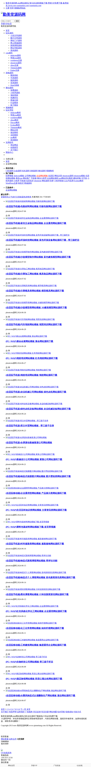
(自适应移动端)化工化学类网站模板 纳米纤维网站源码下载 (35, 628)
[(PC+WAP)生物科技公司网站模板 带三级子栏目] (26, 657)
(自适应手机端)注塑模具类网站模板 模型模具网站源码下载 (35, 290)
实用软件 (9, 142)
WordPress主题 (12, 183)
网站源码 (45, 181)
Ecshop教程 (15, 125)
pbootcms (37, 181)
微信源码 (9, 88)
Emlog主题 (14, 70)
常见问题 (45, 712)
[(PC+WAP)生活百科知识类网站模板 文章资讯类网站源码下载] (32, 505)
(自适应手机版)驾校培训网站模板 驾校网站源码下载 (31, 375)
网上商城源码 (16, 43)
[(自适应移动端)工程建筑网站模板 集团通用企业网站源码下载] (32, 640)
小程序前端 (59, 181)
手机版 (34, 178)
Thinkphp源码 (16, 68)
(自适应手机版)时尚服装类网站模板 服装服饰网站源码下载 (35, 543)
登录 (12, 8)
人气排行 (12, 197)
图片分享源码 (16, 38)
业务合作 (13, 739)
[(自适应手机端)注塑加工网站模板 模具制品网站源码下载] (30, 269)
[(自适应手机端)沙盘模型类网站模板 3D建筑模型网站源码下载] (32, 303)
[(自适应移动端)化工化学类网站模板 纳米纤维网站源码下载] (31, 623)
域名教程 (14, 132)
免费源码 (14, 90)
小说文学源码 (16, 35)
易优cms (19, 178)
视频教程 (9, 108)
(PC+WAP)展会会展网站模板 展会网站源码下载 (29, 341)
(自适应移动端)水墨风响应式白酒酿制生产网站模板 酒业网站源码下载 (40, 695)
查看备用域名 (20, 8)
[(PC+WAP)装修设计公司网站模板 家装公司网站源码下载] (30, 454)
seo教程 (13, 137)
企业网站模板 (42, 176)
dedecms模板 (19, 176)
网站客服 (5, 739)
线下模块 (14, 105)
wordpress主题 (16, 60)
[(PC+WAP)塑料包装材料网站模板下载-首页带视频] (27, 522)
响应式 (21, 183)
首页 (7, 30)
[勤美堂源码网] (13, 14)
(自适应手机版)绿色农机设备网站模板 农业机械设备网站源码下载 (38, 409)
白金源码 (18, 171)
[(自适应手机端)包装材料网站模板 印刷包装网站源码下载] (30, 201)
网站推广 (26, 178)
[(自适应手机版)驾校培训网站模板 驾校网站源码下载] (28, 370)
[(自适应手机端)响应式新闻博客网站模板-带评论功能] (28, 556)
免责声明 (13, 712)
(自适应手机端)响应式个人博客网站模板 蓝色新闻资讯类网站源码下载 (40, 577)
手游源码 (14, 78)
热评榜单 (27, 197)
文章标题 (20, 197)
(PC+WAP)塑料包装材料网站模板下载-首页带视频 (31, 527)
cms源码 (9, 53)
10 (19, 709)
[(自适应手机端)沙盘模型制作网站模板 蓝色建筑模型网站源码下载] (34, 252)
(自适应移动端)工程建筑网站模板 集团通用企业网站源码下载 (36, 645)
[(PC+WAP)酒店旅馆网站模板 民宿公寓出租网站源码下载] (30, 674)
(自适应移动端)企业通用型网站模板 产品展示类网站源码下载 (36, 493)
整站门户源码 (16, 40)
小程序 (16, 181)
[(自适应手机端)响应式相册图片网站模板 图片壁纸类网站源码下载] (34, 471)
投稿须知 (69, 712)
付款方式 (77, 712)
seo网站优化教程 (66, 178)
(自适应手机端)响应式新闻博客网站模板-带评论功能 (31, 560)
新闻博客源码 (16, 45)
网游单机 (14, 75)
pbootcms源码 (15, 63)
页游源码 (14, 83)
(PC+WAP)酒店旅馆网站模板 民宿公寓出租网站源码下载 (34, 678)
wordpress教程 (16, 118)
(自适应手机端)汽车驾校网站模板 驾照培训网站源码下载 (34, 324)
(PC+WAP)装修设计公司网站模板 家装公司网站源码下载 (34, 459)
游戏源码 (9, 73)
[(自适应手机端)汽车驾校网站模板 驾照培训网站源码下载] (30, 319)
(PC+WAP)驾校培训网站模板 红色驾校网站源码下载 (32, 358)
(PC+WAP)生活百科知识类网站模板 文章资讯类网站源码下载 (36, 510)
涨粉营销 (14, 95)
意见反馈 (37, 712)
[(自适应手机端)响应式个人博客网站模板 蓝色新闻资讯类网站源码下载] (36, 572)
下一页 (23, 709)
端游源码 (14, 80)
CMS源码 (10, 171)
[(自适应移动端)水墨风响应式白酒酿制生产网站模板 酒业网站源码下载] (36, 691)
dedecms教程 (15, 113)
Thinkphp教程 (16, 127)
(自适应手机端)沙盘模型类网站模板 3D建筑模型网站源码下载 (36, 307)
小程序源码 (15, 93)
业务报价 (21, 712)
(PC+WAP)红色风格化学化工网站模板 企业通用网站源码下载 (36, 611)
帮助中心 (9, 152)
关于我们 (14, 150)
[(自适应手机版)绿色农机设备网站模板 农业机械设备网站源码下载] (34, 404)
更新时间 (5, 197)
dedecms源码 (15, 55)
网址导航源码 (16, 48)
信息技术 (30, 181)
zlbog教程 (14, 120)
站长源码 (9, 33)
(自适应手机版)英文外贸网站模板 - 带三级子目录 (30, 425)
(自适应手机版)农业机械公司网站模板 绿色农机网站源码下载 (36, 392)
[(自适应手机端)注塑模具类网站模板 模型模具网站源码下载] (31, 286)
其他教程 (14, 140)
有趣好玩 (14, 98)
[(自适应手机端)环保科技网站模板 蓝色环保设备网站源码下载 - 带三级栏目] (38, 235)
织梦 (52, 181)
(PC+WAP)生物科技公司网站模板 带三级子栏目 (29, 662)
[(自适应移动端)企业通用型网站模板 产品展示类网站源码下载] (32, 488)
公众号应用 (69, 181)
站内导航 (61, 712)
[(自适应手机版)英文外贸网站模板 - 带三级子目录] (27, 421)
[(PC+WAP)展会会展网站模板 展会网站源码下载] (26, 336)
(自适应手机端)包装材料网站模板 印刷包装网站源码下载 (34, 206)
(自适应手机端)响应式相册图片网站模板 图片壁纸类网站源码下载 (38, 476)
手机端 (23, 181)
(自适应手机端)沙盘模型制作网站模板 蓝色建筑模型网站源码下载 (38, 257)
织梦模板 (9, 176)
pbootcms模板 (79, 176)
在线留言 (14, 147)
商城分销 (14, 100)
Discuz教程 (14, 123)
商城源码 (28, 183)
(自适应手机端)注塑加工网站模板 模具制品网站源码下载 (34, 274)
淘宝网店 (14, 145)
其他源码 (14, 50)
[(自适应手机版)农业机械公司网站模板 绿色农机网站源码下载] (32, 387)
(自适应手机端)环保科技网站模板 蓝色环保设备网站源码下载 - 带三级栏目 (42, 240)
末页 (28, 709)
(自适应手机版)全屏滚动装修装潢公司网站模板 (29, 442)
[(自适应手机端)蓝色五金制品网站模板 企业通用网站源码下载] (32, 218)
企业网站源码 (52, 178)
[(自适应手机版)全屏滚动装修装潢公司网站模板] (26, 437)
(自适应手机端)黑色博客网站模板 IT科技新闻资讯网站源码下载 (37, 594)
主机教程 (14, 135)
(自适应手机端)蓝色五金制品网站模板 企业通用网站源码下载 (36, 223)
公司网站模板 (30, 176)
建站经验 (77, 178)
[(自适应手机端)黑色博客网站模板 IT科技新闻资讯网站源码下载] (33, 589)
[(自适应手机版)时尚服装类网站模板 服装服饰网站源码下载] (31, 539)
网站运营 (14, 130)
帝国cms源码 (15, 58)
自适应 (51, 176)
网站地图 (53, 712)
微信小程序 (42, 178)
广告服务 (29, 712)
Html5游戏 (14, 85)
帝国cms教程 (15, 115)
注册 (7, 8)
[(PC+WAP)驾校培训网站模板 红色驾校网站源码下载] (28, 353)
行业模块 (14, 103)
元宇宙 (84, 178)
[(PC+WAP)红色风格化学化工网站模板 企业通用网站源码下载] (32, 606)
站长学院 (9, 110)
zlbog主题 (14, 65)
